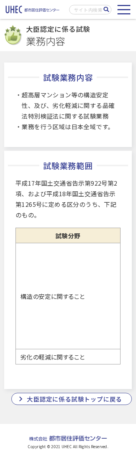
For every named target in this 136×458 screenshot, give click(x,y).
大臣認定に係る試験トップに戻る (74, 398)
